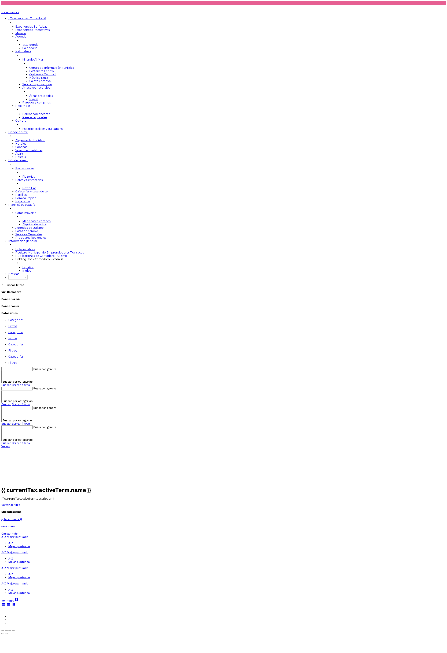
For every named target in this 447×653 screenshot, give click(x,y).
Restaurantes (24, 168)
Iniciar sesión (10, 12)
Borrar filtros (21, 385)
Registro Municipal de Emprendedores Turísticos (49, 252)
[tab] (227, 320)
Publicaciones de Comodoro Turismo (41, 256)
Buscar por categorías (17, 381)
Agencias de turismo (29, 227)
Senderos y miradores (37, 84)
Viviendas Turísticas (28, 150)
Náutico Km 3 (38, 77)
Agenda (20, 36)
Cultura (20, 120)
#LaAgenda (30, 44)
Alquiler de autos (34, 224)
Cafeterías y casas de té (31, 191)
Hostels (20, 157)
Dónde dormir (18, 132)
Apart (19, 153)
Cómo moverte (25, 213)
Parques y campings (36, 102)
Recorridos (22, 105)
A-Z (10, 543)
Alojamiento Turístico (30, 140)
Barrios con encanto (36, 114)
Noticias (13, 274)
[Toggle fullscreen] (9, 630)
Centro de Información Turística (51, 67)
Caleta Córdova (40, 81)
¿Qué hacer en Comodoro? (27, 18)
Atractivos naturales (36, 87)
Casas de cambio (26, 231)
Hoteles (20, 143)
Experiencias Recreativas (32, 30)
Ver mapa (10, 600)
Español (28, 267)
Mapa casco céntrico (36, 221)
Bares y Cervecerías (29, 180)
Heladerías (22, 201)
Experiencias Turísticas (31, 26)
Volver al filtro (10, 504)
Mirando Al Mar (32, 59)
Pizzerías (28, 176)
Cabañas (21, 147)
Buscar (6, 385)
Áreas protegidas (41, 96)
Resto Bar (29, 188)
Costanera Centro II (42, 74)
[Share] (6, 630)
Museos (20, 33)
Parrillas (21, 194)
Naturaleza (23, 51)
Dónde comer (18, 160)
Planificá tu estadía (21, 204)
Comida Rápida (25, 198)
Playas (33, 99)
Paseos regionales (34, 117)
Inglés (26, 270)
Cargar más (9, 533)
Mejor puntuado (19, 546)
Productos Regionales (30, 237)
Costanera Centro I (42, 71)
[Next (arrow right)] (6, 633)
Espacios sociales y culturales (42, 128)
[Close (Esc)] (2, 630)
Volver (5, 446)
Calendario (29, 48)
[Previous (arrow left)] (2, 633)
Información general (22, 241)
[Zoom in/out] (13, 630)
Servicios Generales (28, 234)
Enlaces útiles (25, 249)
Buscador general (45, 369)
